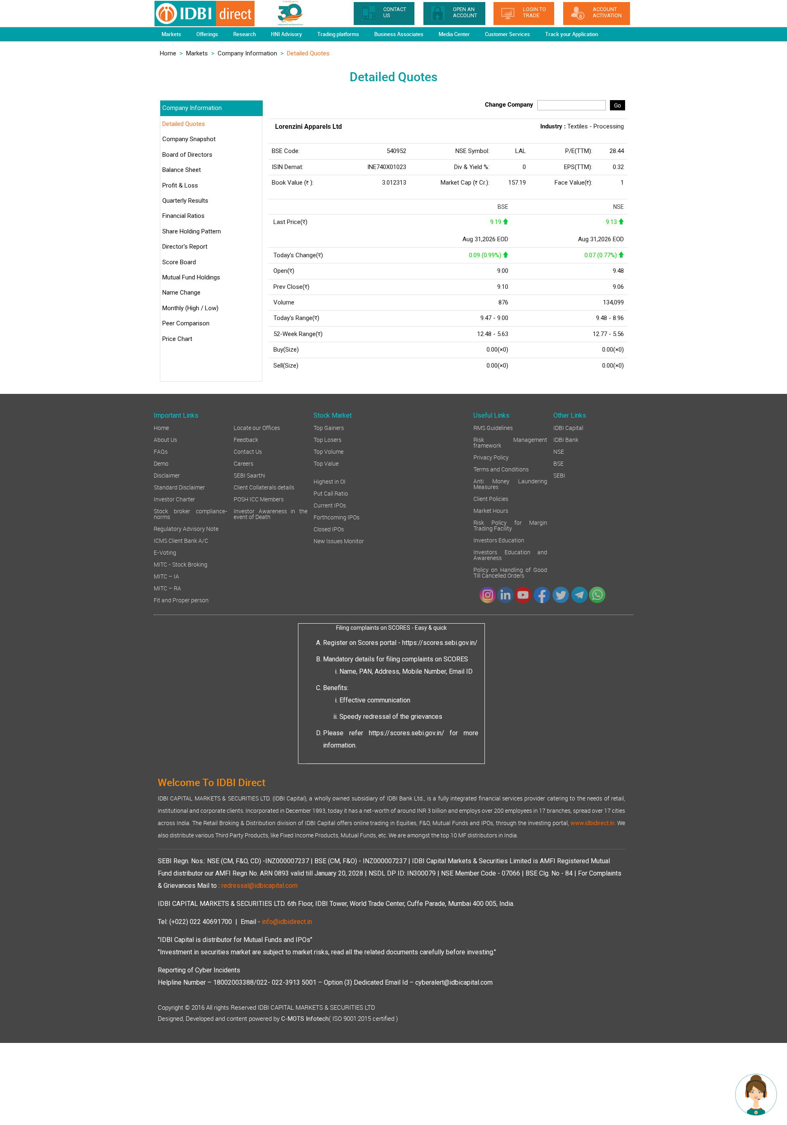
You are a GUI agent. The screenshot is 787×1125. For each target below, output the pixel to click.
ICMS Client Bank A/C (181, 540)
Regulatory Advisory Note (186, 528)
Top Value (326, 463)
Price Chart (177, 339)
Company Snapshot (189, 139)
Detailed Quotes (183, 124)
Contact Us (248, 451)
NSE (558, 451)
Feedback (246, 439)
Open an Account (465, 12)
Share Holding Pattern (191, 231)
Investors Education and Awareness (510, 554)
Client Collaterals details (264, 486)
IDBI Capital (568, 427)
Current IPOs (330, 504)
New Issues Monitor (339, 540)
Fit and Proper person (181, 599)
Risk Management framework (510, 442)
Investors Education (498, 539)
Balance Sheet (181, 170)
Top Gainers (329, 427)
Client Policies (490, 498)
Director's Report (184, 246)
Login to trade (534, 12)
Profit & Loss (180, 185)
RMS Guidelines (493, 427)
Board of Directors (187, 154)
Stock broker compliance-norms (190, 513)
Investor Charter (174, 498)
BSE (558, 463)
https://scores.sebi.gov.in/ (440, 643)
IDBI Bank (565, 439)
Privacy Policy (491, 456)
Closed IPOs (329, 528)
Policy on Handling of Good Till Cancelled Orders (510, 572)
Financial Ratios (183, 216)
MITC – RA (167, 587)
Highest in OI (330, 481)
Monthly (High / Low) (190, 308)
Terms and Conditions (501, 468)
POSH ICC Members (259, 498)
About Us (165, 439)
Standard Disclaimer (179, 486)
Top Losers (327, 439)
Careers (243, 463)
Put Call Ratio (331, 492)
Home (168, 53)
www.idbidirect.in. (593, 823)
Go (617, 105)
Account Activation (607, 12)
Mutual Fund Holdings (191, 277)
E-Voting (165, 552)
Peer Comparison (185, 323)
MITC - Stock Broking (180, 563)
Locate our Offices (257, 427)
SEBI (559, 474)
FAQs (161, 451)
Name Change (181, 292)
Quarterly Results (185, 200)
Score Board (179, 262)
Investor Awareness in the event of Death (270, 513)
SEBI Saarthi (249, 474)
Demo (161, 463)
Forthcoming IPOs (336, 516)
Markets (197, 53)
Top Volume (328, 451)
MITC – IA (166, 575)
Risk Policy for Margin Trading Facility (510, 525)
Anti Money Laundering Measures (510, 483)
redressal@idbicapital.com (259, 885)
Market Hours (490, 510)
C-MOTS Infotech (305, 1018)
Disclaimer (167, 474)
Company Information (247, 53)
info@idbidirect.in (287, 922)
